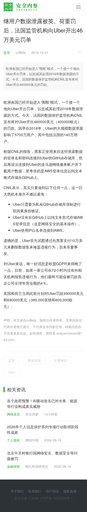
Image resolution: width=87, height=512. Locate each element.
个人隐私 (13, 440)
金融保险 (13, 466)
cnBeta (21, 52)
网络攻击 (13, 414)
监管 (6, 52)
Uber (12, 372)
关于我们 (17, 491)
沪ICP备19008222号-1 (56, 498)
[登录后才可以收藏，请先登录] (81, 52)
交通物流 (60, 360)
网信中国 (32, 440)
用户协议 (52, 491)
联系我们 (34, 491)
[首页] (20, 6)
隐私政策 (70, 491)
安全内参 (32, 414)
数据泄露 (34, 360)
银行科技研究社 (37, 466)
